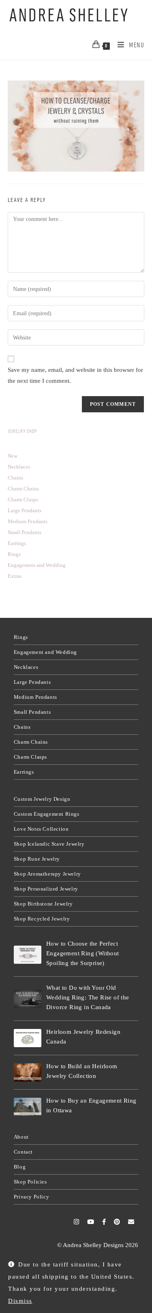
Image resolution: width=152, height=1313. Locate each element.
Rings (21, 637)
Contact (23, 1152)
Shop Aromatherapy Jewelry (47, 874)
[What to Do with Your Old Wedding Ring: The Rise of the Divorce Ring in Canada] (27, 999)
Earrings (24, 772)
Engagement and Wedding (45, 652)
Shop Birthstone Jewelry (43, 904)
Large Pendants (32, 682)
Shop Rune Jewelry (37, 859)
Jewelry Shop (22, 431)
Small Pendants (32, 712)
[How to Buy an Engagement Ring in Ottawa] (27, 1107)
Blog (20, 1167)
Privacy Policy (31, 1197)
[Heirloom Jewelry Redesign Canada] (27, 1038)
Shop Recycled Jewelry (42, 919)
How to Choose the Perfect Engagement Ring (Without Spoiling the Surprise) (82, 953)
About (21, 1137)
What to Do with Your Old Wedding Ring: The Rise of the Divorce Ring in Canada (87, 997)
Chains (22, 727)
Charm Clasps (30, 757)
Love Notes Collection (41, 829)
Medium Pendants (35, 697)
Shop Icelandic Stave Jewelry (49, 844)
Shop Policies (30, 1182)
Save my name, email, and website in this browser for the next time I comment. (75, 375)
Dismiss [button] (20, 1301)
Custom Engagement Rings (46, 814)
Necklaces (26, 667)
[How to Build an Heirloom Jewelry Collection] (27, 1072)
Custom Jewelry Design (42, 799)
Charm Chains (31, 742)
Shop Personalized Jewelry (46, 889)
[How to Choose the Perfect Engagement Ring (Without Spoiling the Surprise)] (27, 955)
